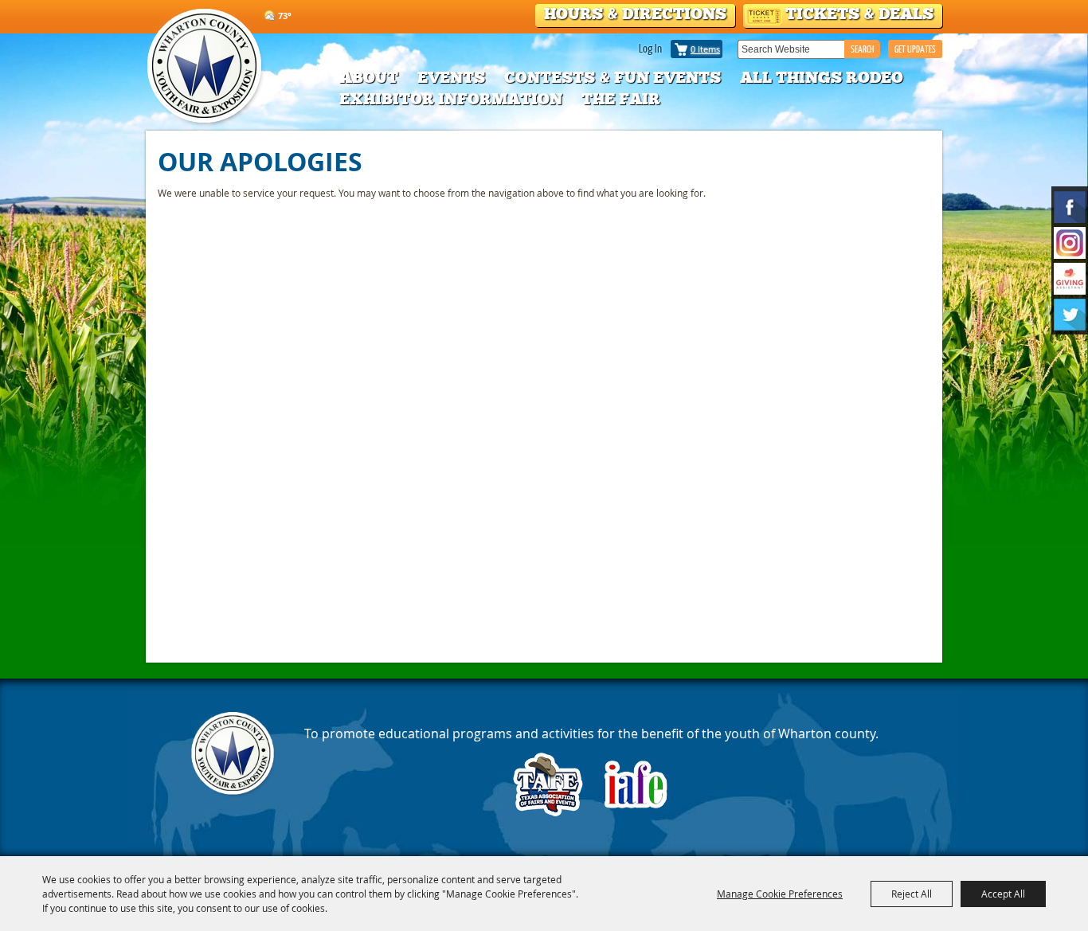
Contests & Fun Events (612, 77)
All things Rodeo (821, 77)
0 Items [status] (705, 49)
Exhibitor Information (450, 98)
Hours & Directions (635, 13)
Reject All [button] (911, 893)
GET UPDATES (915, 49)
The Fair (620, 98)
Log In (650, 48)
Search (862, 49)
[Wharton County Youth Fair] (206, 66)
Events (451, 77)
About (368, 77)
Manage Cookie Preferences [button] (780, 893)
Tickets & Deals (859, 13)
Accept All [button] (1003, 893)
